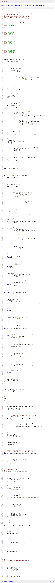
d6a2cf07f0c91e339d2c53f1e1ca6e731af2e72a (21, 5)
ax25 (37, 5)
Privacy (9, 581)
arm (6, 5)
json (53, 581)
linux (8, 5)
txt (50, 581)
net (34, 5)
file (23, 7)
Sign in (53, 1)
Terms (12, 581)
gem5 (2, 5)
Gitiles (6, 581)
